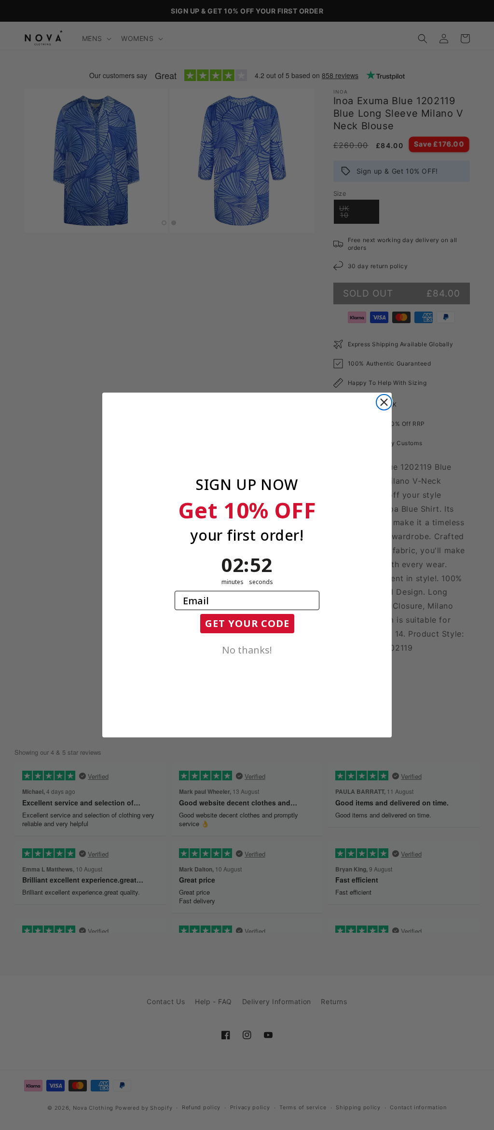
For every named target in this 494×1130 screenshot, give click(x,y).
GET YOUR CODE (247, 623)
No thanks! (247, 649)
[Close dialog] (384, 402)
